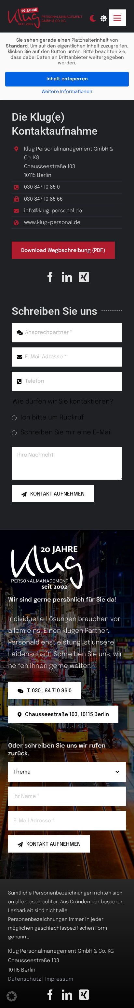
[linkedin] (67, 277)
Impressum (59, 979)
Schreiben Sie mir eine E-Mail (66, 432)
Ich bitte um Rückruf (52, 417)
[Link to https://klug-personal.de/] (103, 18)
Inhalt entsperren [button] (67, 79)
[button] (11, 996)
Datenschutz (24, 979)
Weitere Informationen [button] (67, 91)
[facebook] (50, 277)
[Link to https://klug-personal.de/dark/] (93, 18)
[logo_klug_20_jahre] (46, 9)
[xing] (84, 277)
